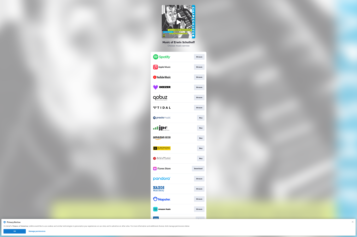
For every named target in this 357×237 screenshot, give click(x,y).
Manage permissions (37, 231)
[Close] (352, 222)
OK (15, 231)
